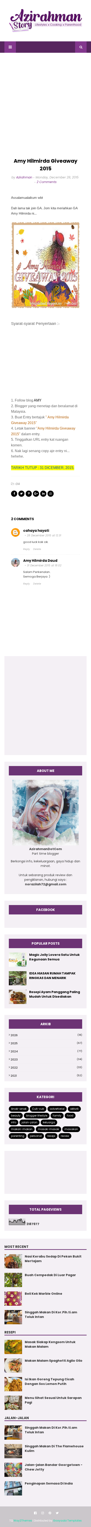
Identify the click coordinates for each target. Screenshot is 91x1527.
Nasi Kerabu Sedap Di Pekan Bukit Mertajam (53, 1258)
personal (36, 1136)
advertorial (57, 1109)
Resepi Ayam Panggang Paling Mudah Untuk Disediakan (54, 994)
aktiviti (74, 1109)
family (57, 1115)
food (70, 1115)
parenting (17, 1136)
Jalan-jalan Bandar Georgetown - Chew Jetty (53, 1467)
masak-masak (48, 1129)
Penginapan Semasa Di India (49, 1483)
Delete (37, 549)
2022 (46, 1068)
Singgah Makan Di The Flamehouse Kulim (54, 1448)
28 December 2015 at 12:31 (44, 535)
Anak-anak (19, 1109)
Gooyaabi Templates (67, 1520)
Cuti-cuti (38, 1109)
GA (17, 484)
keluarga (49, 1122)
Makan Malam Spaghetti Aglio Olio (53, 1360)
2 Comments (47, 182)
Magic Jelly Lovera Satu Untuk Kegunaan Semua (54, 957)
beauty (16, 1115)
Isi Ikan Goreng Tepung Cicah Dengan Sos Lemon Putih (49, 1381)
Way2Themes (22, 1520)
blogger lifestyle (36, 1115)
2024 (46, 1051)
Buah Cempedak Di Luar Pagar (50, 1275)
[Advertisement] (45, 105)
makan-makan (21, 1129)
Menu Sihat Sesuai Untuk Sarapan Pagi (53, 1400)
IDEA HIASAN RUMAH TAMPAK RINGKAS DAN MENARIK (52, 975)
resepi (51, 1136)
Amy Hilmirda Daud (40, 560)
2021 (46, 1076)
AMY (38, 400)
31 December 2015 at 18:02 (44, 565)
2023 (46, 1059)
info (13, 1122)
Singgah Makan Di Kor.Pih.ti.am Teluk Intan (51, 1314)
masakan (71, 1129)
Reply (26, 549)
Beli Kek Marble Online (43, 1293)
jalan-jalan (29, 1122)
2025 (46, 1043)
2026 (46, 1035)
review (65, 1136)
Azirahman (24, 177)
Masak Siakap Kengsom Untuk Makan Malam (50, 1344)
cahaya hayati (36, 530)
